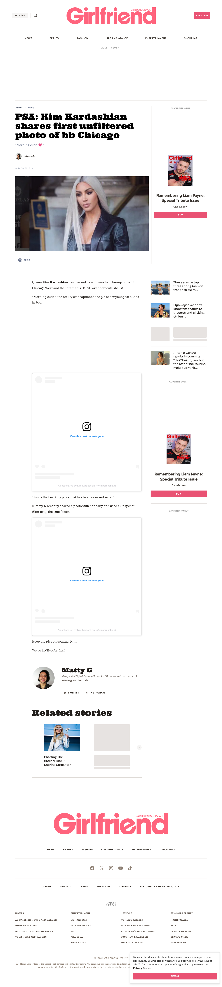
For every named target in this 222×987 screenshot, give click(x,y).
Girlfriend (178, 942)
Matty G (29, 156)
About (47, 886)
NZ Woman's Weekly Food (137, 931)
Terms (83, 886)
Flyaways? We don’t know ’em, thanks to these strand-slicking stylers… (188, 310)
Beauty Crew (179, 937)
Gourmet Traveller (134, 937)
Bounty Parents (132, 942)
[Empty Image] (160, 334)
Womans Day (79, 920)
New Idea (77, 937)
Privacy (65, 886)
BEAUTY (55, 38)
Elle (174, 925)
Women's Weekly (132, 920)
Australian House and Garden (36, 920)
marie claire (179, 920)
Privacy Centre (142, 968)
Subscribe (202, 15)
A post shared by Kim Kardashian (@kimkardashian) (87, 485)
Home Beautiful (26, 925)
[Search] (35, 15)
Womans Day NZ (81, 925)
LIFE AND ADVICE (117, 38)
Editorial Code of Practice (159, 886)
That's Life (78, 942)
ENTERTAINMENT (156, 38)
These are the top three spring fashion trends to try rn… (188, 286)
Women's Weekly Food (135, 925)
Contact (125, 886)
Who (74, 931)
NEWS (28, 38)
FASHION (82, 38)
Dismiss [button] (175, 976)
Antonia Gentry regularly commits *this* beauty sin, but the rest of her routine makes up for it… (189, 360)
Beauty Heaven (181, 931)
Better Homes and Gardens (34, 931)
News (31, 107)
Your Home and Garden (31, 937)
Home (18, 107)
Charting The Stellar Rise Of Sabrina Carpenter (57, 761)
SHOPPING (190, 38)
